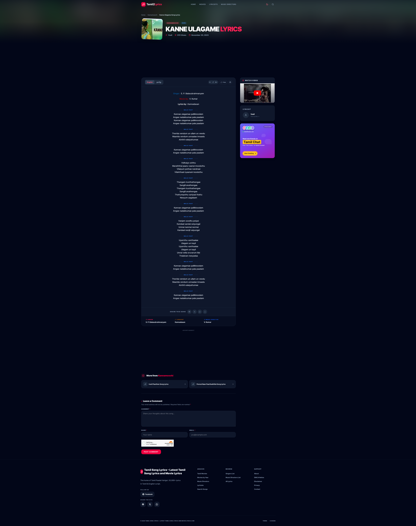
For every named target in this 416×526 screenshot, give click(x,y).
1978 (184, 23)
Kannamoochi (152, 15)
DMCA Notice (259, 477)
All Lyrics (229, 481)
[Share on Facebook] (189, 312)
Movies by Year (202, 477)
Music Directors (228, 4)
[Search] (273, 4)
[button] (257, 93)
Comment (145, 409)
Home (193, 4)
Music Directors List (233, 477)
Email (192, 430)
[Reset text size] (213, 82)
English (150, 82)
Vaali (170, 35)
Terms (265, 520)
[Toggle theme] (267, 4)
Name (144, 430)
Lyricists (213, 4)
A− (210, 82)
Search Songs (202, 489)
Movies (202, 4)
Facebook (149, 494)
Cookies (273, 520)
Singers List (230, 473)
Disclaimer (258, 481)
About (256, 473)
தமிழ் (159, 82)
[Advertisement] (208, 59)
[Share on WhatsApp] (200, 312)
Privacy (257, 485)
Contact (257, 489)
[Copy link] (205, 312)
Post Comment (151, 452)
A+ (216, 82)
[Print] (230, 82)
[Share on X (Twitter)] (194, 312)
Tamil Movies (202, 473)
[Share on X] (150, 504)
